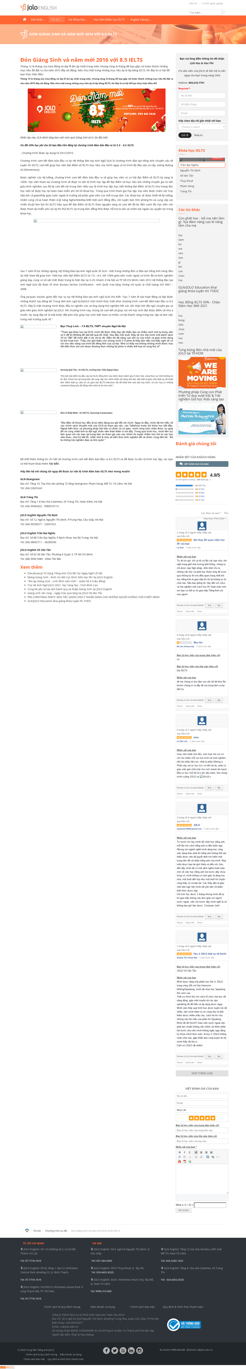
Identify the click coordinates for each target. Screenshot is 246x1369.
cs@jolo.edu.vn (204, 1349)
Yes (209, 605)
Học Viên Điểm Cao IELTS (109, 19)
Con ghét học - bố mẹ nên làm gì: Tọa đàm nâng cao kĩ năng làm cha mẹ (201, 222)
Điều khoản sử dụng (103, 1307)
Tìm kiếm (222, 12)
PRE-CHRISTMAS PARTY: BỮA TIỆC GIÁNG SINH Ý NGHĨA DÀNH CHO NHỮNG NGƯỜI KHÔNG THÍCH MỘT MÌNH (94, 597)
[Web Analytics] (7, 1367)
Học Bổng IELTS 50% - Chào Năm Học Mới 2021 (199, 304)
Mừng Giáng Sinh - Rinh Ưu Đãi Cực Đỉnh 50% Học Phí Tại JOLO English (70, 577)
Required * (184, 88)
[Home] (27, 1230)
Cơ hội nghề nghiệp (212, 3)
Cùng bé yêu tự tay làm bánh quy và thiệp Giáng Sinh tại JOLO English (70, 589)
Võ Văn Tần (186, 175)
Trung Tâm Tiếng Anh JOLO (24, 19)
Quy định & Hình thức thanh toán (183, 1307)
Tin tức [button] (56, 19)
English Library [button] (140, 19)
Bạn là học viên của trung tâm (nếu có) (198, 655)
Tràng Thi (186, 191)
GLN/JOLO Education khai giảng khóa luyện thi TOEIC (59, 601)
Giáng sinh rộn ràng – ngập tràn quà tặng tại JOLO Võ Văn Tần (65, 593)
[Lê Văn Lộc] (202, 721)
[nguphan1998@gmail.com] (202, 808)
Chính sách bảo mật (142, 1307)
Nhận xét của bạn (186, 556)
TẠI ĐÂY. (54, 463)
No (219, 605)
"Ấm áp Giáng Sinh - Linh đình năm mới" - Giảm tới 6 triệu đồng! (67, 581)
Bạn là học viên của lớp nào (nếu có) (197, 666)
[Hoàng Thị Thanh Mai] (202, 937)
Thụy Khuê (186, 181)
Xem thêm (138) (202, 1073)
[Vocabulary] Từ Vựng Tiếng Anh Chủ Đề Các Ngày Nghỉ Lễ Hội (65, 573)
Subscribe (189, 611)
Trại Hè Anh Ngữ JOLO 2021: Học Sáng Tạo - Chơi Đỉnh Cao (63, 585)
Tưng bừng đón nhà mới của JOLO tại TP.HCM (200, 352)
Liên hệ (193, 3)
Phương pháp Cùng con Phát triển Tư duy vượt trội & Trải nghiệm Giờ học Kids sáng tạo (201, 395)
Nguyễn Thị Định (190, 170)
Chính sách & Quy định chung (62, 1307)
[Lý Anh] (202, 523)
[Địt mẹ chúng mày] (202, 626)
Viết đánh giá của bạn (196, 464)
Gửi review (183, 1210)
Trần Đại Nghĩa (189, 165)
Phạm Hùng (187, 186)
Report (180, 611)
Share (199, 611)
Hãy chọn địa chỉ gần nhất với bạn (199, 120)
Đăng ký (217, 157)
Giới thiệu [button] (37, 19)
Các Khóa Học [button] (77, 19)
